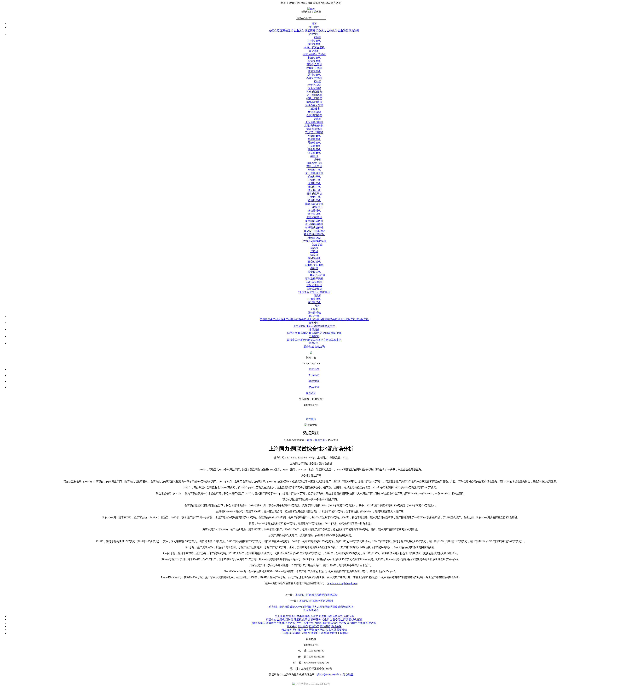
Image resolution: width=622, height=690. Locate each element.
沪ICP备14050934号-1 (329, 674)
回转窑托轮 (314, 312)
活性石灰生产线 (300, 319)
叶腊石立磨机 (314, 68)
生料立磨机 (314, 40)
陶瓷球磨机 (314, 139)
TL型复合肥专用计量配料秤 (314, 292)
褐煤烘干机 (314, 169)
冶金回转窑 (314, 88)
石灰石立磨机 (314, 78)
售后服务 (314, 329)
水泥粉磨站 (315, 319)
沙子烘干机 (314, 190)
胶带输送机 (314, 271)
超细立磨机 (314, 57)
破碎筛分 (317, 207)
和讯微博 (327, 606)
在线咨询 (320, 346)
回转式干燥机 (314, 285)
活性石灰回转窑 (314, 105)
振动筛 (314, 268)
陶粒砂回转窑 (314, 91)
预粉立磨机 (314, 44)
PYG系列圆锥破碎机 (314, 241)
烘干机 (317, 159)
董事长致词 (286, 30)
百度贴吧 (337, 606)
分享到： (274, 606)
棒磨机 (314, 156)
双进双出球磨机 (314, 132)
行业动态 (309, 326)
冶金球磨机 (314, 146)
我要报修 (336, 333)
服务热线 (309, 346)
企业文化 (299, 30)
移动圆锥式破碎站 (314, 234)
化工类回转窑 (314, 95)
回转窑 (317, 81)
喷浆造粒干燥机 (314, 278)
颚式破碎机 (314, 214)
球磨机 (317, 118)
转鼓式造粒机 (314, 282)
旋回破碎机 (314, 258)
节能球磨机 (314, 142)
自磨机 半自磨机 (314, 265)
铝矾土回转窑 (314, 98)
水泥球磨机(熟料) (314, 125)
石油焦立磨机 (314, 64)
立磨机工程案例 (332, 339)
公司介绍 (274, 30)
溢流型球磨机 (314, 129)
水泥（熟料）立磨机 (314, 54)
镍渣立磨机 (314, 71)
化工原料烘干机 (314, 173)
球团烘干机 (314, 186)
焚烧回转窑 (314, 112)
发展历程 (310, 30)
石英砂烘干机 (314, 193)
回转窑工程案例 (296, 339)
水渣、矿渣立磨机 (314, 47)
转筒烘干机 (314, 200)
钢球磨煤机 (314, 302)
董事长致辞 (303, 616)
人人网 (318, 606)
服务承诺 (303, 333)
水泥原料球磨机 (314, 122)
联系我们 (314, 343)
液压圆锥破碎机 (314, 224)
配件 (317, 305)
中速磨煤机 (314, 299)
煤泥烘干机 (314, 183)
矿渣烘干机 (314, 180)
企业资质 (343, 30)
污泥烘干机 (314, 197)
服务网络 (314, 333)
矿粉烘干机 (314, 176)
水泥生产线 (284, 319)
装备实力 (321, 30)
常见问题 (325, 333)
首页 (314, 23)
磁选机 (314, 248)
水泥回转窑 (314, 84)
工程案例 (314, 336)
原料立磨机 (314, 74)
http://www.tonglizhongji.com (342, 583)
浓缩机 (314, 254)
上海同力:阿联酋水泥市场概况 (316, 600)
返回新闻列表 (311, 610)
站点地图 (348, 674)
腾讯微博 (309, 606)
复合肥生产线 (317, 275)
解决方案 (314, 316)
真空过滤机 (314, 261)
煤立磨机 (314, 51)
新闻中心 (314, 322)
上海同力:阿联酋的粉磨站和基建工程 (316, 594)
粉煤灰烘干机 (314, 163)
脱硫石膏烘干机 (314, 203)
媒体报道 (319, 326)
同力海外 (354, 30)
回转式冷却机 (314, 288)
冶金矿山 (317, 244)
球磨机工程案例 (314, 339)
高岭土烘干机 (314, 166)
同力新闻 (299, 326)
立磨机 (317, 37)
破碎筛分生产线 (331, 319)
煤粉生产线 (362, 319)
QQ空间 (299, 606)
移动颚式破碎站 (314, 227)
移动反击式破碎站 (314, 231)
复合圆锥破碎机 (314, 220)
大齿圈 (314, 309)
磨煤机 (317, 295)
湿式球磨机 (314, 152)
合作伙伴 (332, 30)
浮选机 (314, 251)
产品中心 (314, 34)
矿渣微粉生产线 (269, 319)
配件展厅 (292, 333)
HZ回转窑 (314, 108)
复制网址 (348, 606)
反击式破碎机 (314, 217)
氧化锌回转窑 (314, 101)
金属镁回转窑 (314, 115)
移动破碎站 (314, 237)
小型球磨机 (314, 135)
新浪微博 (289, 606)
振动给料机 (314, 210)
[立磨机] (311, 8)
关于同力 (314, 27)
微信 (281, 606)
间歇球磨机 (314, 149)
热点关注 (330, 326)
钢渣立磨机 (314, 61)
